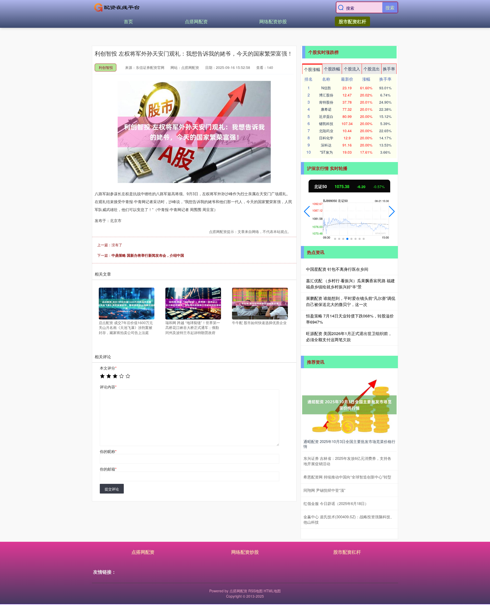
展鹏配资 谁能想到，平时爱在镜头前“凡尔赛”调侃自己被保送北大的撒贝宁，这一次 (350, 301)
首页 (128, 21)
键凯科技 (326, 123)
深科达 (326, 144)
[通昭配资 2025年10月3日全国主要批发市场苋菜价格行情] (349, 404)
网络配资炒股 (273, 21)
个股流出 (371, 69)
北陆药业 (326, 130)
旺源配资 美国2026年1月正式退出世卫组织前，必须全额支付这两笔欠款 (349, 336)
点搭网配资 (196, 21)
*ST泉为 (326, 152)
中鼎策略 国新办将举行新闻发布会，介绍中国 (148, 255)
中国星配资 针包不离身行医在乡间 (337, 269)
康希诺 (326, 109)
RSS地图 (255, 590)
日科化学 (326, 137)
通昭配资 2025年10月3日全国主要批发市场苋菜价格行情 (349, 444)
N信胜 (326, 87)
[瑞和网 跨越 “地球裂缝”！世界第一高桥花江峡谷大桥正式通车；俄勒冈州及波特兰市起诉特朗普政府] (193, 302)
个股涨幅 (312, 69)
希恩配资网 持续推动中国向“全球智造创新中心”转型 (347, 476)
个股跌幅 (332, 69)
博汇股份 (326, 94)
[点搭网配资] (117, 7)
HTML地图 (272, 590)
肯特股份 (326, 102)
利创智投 (106, 67)
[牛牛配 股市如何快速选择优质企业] (260, 302)
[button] (306, 211)
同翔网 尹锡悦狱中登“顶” (324, 490)
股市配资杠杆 (352, 21)
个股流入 (352, 69)
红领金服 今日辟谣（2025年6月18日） (336, 503)
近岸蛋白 (326, 116)
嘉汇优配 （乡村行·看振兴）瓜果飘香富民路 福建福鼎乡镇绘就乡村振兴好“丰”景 (350, 284)
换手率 (389, 69)
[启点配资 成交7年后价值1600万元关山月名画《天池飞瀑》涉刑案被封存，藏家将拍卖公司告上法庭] (126, 302)
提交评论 (112, 488)
